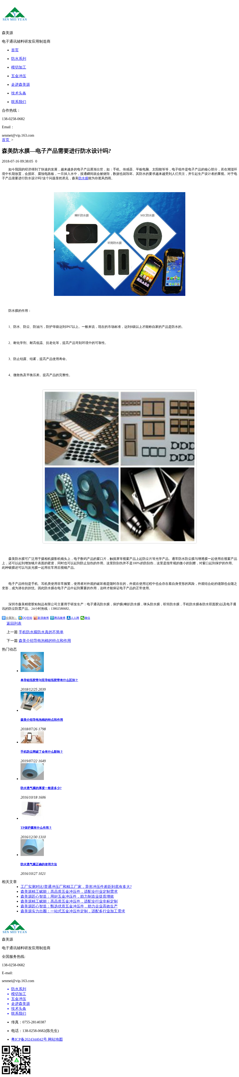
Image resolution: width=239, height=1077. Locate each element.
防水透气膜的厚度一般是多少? (41, 788)
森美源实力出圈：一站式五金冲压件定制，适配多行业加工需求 (73, 911)
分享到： (11, 618)
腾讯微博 (59, 618)
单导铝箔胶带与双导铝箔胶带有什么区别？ (49, 680)
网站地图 (55, 1039)
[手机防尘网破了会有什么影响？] (129, 737)
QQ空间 (27, 618)
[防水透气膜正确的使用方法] (129, 848)
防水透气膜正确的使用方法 (39, 864)
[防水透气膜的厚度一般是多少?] (129, 772)
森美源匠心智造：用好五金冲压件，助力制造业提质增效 (67, 896)
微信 (87, 618)
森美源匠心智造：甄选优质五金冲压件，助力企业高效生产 (69, 906)
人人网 (75, 618)
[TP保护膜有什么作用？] (129, 810)
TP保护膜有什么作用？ (36, 827)
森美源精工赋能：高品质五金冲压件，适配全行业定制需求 (69, 891)
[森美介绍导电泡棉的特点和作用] (129, 702)
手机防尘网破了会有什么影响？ (42, 751)
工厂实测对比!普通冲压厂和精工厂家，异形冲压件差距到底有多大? (76, 887)
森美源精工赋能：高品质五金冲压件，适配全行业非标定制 (69, 901)
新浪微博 (43, 618)
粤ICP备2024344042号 (29, 1039)
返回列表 (14, 623)
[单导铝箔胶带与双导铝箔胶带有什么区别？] (129, 662)
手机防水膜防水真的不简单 (41, 632)
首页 (6, 140)
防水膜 (83, 178)
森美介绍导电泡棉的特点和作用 (45, 641)
